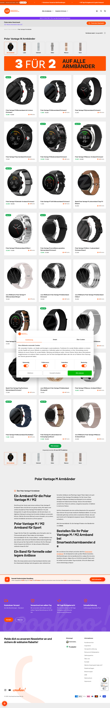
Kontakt (8, 620)
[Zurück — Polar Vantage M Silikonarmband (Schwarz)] (40, 91)
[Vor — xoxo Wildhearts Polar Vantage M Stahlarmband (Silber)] (103, 275)
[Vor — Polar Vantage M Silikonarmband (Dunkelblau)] (34, 415)
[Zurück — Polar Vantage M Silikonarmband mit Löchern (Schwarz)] (6, 91)
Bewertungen (88, 671)
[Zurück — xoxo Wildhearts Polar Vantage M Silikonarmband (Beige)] (6, 275)
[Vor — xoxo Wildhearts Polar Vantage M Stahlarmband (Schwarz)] (69, 275)
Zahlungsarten (88, 655)
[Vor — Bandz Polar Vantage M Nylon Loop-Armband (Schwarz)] (69, 322)
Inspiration (87, 645)
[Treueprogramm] (4, 703)
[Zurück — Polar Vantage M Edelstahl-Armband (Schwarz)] (6, 182)
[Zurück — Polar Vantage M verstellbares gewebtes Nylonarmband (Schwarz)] (40, 229)
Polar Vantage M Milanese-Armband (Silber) (88, 388)
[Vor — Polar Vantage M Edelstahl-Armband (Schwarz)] (34, 182)
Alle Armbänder (47, 11)
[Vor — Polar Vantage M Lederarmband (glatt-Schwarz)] (34, 322)
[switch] (45, 365)
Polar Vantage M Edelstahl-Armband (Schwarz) (20, 201)
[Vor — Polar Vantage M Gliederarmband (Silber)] (34, 229)
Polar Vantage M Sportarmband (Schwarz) (18, 157)
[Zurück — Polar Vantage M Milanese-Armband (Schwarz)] (75, 137)
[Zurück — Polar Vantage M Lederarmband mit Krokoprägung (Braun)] (40, 415)
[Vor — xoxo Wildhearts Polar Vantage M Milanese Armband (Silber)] (103, 322)
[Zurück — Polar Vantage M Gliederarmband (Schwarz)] (40, 137)
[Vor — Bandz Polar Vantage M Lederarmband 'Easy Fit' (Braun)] (103, 182)
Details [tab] (55, 339)
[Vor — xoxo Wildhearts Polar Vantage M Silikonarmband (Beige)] (34, 275)
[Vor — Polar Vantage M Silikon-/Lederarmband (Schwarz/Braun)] (103, 229)
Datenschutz (88, 678)
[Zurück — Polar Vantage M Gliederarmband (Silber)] (6, 229)
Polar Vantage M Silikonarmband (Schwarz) (53, 110)
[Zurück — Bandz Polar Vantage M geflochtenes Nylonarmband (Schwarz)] (6, 369)
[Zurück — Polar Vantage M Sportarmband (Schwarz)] (6, 137)
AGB (85, 675)
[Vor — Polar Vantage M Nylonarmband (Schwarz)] (103, 91)
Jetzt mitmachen (96, 579)
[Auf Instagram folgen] (5, 690)
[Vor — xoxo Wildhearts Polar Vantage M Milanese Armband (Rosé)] (103, 415)
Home (5, 29)
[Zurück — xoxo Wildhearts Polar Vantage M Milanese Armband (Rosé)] (75, 415)
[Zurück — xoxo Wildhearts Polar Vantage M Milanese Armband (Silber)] (75, 322)
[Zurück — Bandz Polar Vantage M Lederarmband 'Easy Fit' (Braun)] (75, 182)
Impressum (87, 681)
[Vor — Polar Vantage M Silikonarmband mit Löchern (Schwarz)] (34, 91)
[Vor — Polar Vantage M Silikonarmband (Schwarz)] (69, 91)
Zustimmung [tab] (29, 339)
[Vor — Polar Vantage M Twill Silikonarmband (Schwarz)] (69, 182)
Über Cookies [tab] (81, 339)
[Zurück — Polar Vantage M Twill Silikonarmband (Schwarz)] (40, 182)
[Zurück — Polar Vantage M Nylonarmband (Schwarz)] (75, 91)
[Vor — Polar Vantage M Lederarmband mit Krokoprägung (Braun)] (69, 415)
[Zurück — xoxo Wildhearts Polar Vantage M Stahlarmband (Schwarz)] (40, 275)
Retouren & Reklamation (91, 652)
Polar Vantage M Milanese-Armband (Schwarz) (89, 157)
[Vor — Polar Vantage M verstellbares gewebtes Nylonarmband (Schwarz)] (69, 229)
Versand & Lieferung (90, 649)
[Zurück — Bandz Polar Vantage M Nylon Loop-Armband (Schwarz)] (40, 322)
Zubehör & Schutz (60, 11)
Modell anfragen (89, 668)
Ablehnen (30, 373)
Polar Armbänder (12, 29)
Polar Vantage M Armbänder (25, 29)
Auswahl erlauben (55, 373)
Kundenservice (89, 642)
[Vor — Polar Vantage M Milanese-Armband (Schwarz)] (103, 137)
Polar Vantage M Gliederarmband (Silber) (18, 248)
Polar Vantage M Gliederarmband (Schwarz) (53, 157)
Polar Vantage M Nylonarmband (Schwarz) (87, 110)
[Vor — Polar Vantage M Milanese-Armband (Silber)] (103, 369)
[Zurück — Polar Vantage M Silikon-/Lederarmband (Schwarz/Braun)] (75, 229)
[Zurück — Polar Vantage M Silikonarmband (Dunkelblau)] (6, 415)
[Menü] (107, 678)
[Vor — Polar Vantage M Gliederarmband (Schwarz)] (69, 137)
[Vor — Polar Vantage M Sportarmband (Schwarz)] (34, 137)
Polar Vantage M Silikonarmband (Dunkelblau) (19, 434)
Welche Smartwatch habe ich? (14, 24)
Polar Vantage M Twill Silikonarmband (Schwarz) (55, 201)
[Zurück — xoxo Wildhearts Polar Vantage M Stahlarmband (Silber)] (75, 275)
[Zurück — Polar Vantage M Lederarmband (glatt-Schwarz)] (6, 322)
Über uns (20, 620)
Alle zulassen (80, 373)
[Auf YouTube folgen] (10, 690)
